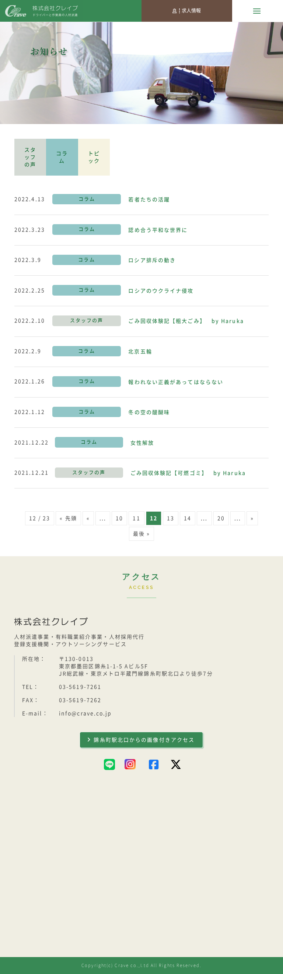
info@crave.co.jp (85, 713)
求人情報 (191, 10)
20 (221, 518)
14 (187, 518)
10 (119, 518)
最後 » (141, 533)
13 (170, 518)
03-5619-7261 (80, 686)
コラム (62, 157)
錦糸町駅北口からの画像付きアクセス (144, 739)
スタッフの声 (30, 157)
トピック (94, 157)
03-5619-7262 (80, 700)
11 (136, 518)
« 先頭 (68, 518)
